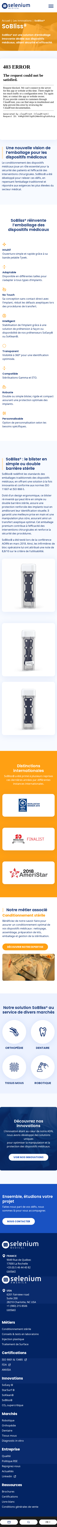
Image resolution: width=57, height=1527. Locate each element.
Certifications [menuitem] (10, 1496)
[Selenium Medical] (16, 6)
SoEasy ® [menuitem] (7, 1385)
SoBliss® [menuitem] (7, 1400)
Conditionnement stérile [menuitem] (16, 1329)
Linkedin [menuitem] (7, 1476)
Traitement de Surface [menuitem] (15, 1344)
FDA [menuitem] (4, 1364)
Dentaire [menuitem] (7, 1430)
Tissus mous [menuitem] (9, 1435)
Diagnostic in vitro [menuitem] (13, 1440)
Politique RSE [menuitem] (10, 1461)
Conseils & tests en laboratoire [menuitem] (20, 1334)
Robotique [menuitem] (8, 1420)
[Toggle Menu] (51, 6)
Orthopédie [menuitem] (9, 1425)
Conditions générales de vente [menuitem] (20, 1506)
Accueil (6, 20)
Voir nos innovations (28, 1157)
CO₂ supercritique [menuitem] (12, 1405)
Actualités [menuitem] (8, 1471)
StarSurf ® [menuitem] (8, 1390)
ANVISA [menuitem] (6, 1369)
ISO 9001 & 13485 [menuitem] (12, 1359)
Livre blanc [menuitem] (8, 1501)
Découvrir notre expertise (25, 947)
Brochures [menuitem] (8, 1491)
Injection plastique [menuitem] (13, 1339)
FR (47, 1522)
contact (11, 1271)
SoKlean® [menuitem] (8, 1395)
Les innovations (22, 20)
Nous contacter (18, 1221)
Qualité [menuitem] (6, 1456)
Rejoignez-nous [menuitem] (11, 1466)
